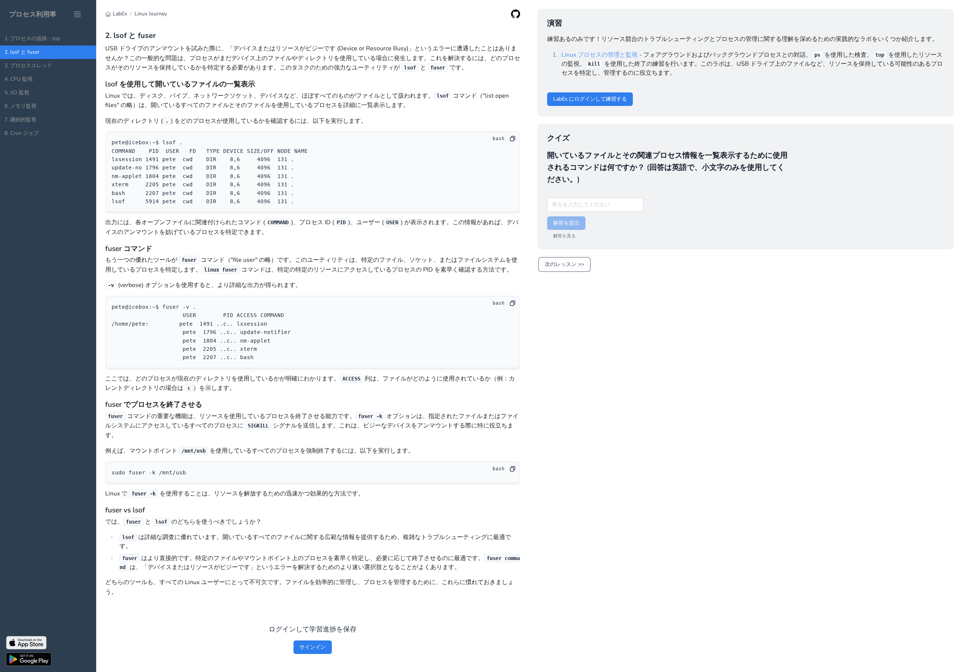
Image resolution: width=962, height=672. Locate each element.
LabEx (120, 13)
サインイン (312, 647)
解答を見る (564, 236)
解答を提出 (566, 223)
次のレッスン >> (564, 264)
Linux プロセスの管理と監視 (599, 55)
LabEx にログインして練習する (590, 99)
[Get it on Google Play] (48, 659)
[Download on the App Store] (48, 642)
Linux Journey (151, 13)
